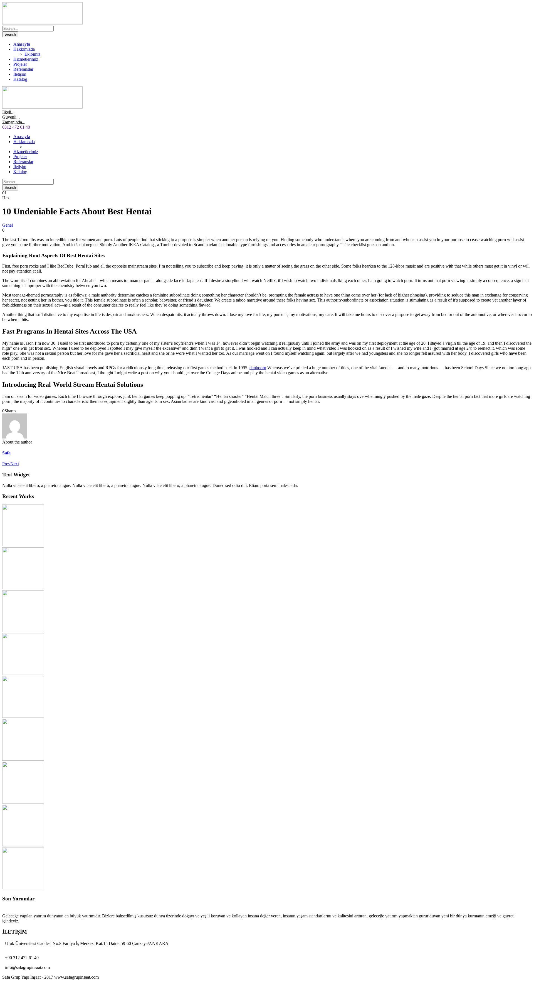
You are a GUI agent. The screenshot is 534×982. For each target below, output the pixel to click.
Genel (7, 225)
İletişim (19, 74)
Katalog (20, 79)
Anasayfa (21, 44)
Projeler (20, 64)
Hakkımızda (24, 49)
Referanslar (23, 69)
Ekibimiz (32, 54)
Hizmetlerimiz (25, 59)
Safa (6, 452)
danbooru (257, 367)
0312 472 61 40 (16, 127)
